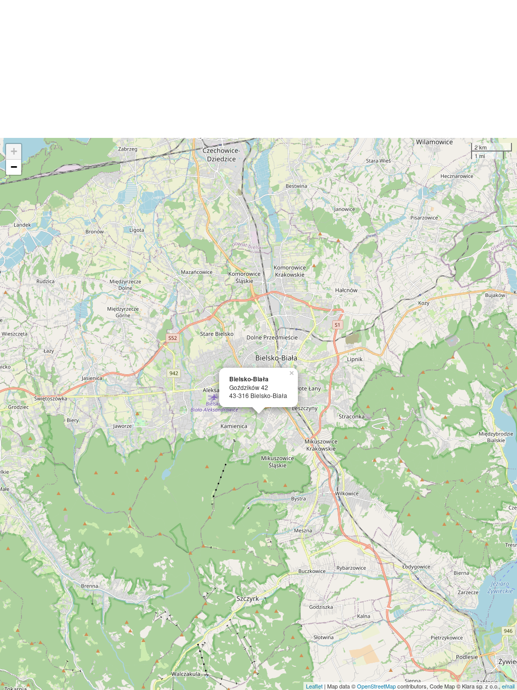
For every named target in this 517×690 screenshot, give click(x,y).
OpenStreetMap (376, 686)
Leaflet (314, 686)
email (508, 686)
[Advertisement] (258, 69)
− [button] (14, 167)
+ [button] (14, 151)
